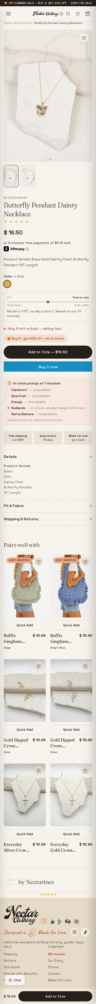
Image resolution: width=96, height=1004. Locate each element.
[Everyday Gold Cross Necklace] (71, 795)
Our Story (55, 960)
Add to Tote (55, 996)
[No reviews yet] (16, 221)
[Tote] (87, 13)
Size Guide (12, 967)
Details (48, 457)
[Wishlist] (77, 13)
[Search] (68, 13)
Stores (53, 967)
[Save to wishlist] (84, 38)
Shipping (10, 954)
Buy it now (48, 366)
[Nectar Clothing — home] (48, 14)
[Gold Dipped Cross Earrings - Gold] (25, 690)
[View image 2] (28, 176)
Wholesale (56, 954)
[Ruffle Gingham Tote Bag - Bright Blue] (71, 586)
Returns (10, 960)
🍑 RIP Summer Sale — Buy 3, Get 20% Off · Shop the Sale (48, 3)
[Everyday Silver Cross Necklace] (25, 795)
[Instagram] (74, 932)
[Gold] (7, 283)
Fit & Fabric (48, 506)
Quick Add (25, 625)
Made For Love (59, 980)
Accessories (23, 23)
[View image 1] (11, 176)
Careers (54, 973)
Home (8, 23)
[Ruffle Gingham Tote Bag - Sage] (25, 586)
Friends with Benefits (21, 973)
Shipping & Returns (48, 519)
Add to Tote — (48, 352)
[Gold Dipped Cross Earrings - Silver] (71, 690)
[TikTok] (85, 932)
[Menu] (8, 13)
